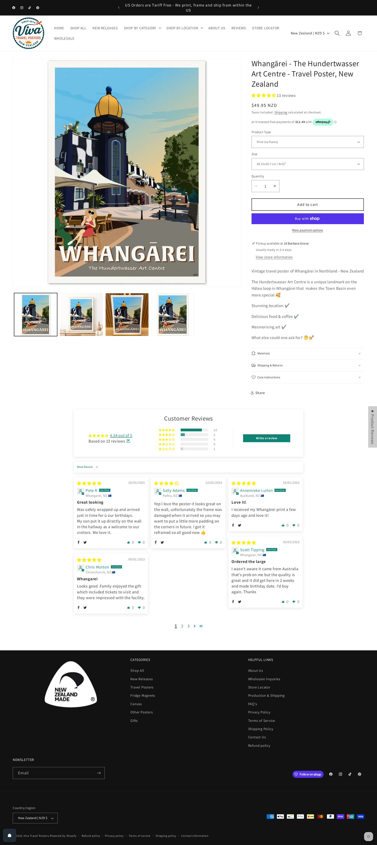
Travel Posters (142, 687)
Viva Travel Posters (36, 836)
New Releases (141, 678)
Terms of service (140, 836)
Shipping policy (166, 836)
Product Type (261, 132)
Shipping (281, 112)
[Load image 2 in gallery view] (81, 314)
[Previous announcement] (118, 7)
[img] (89, 483)
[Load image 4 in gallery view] (172, 314)
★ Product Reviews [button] (372, 426)
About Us (255, 670)
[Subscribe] (98, 773)
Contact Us (257, 737)
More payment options (307, 230)
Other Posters (141, 712)
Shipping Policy (260, 728)
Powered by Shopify (63, 836)
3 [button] (189, 626)
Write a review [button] (266, 438)
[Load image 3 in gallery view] (127, 314)
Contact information (194, 836)
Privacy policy (114, 836)
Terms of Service (261, 720)
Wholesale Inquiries (264, 678)
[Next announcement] (258, 7)
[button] (142, 28)
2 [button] (182, 626)
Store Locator (259, 687)
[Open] (9, 835)
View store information (274, 257)
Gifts (134, 720)
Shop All (137, 670)
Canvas (136, 703)
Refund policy (259, 745)
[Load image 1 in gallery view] (35, 314)
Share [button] (260, 392)
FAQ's (252, 703)
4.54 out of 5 (121, 435)
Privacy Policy (259, 712)
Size (254, 154)
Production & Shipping (266, 695)
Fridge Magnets (142, 695)
